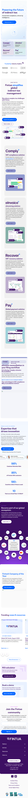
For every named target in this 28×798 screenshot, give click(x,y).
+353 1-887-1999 (14, 767)
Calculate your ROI (8, 676)
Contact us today (13, 760)
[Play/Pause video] (24, 37)
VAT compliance (9, 158)
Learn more (10, 170)
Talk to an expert (7, 449)
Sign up (8, 731)
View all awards (8, 587)
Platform (4, 744)
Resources (5, 751)
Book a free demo (8, 693)
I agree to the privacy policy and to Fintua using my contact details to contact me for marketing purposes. (15, 727)
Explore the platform (9, 119)
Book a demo (7, 124)
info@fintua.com (14, 769)
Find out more (8, 22)
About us (4, 755)
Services (4, 747)
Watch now (6, 388)
